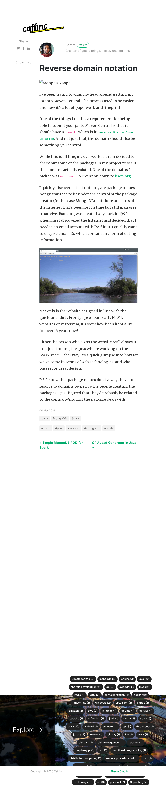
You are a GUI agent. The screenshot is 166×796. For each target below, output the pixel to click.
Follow (83, 44)
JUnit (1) (113, 718)
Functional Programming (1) (129, 750)
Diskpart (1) (86, 742)
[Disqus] (79, 515)
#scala (108, 428)
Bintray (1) (113, 734)
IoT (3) (101, 782)
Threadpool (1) (145, 726)
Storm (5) (129, 718)
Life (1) (129, 734)
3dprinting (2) (138, 782)
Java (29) (144, 678)
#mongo (73, 428)
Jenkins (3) (127, 678)
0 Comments (23, 62)
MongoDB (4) (107, 678)
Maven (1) (96, 734)
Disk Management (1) (111, 742)
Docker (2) (140, 694)
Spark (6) (145, 718)
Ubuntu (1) (127, 710)
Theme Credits (120, 771)
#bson (46, 428)
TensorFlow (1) (81, 702)
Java (45, 418)
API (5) (110, 686)
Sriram (71, 45)
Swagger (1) (126, 686)
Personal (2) (117, 782)
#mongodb (91, 428)
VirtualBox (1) (124, 702)
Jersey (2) (79, 734)
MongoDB (60, 418)
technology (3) (83, 782)
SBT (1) (103, 750)
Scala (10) (73, 726)
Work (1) (143, 734)
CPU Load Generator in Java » (114, 445)
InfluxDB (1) (109, 710)
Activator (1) (110, 726)
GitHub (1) (143, 702)
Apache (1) (76, 718)
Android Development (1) (86, 686)
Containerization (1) (117, 694)
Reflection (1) (96, 718)
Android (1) (91, 726)
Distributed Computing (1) (85, 758)
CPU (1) (127, 726)
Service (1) (145, 710)
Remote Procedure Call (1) (122, 758)
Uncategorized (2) (83, 678)
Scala (75, 418)
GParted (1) (136, 742)
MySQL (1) (144, 686)
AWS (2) (92, 710)
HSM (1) (147, 758)
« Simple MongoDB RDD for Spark (61, 445)
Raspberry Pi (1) (85, 750)
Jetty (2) (95, 694)
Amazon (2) (76, 710)
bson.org (123, 176)
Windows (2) (103, 702)
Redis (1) (79, 694)
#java (59, 428)
